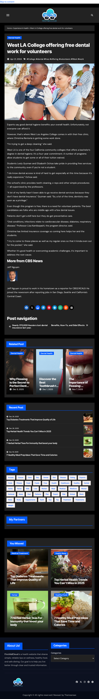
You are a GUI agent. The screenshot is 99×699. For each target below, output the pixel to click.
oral (29, 494)
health (54, 483)
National (11, 494)
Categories (56, 653)
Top (57, 500)
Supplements (30, 500)
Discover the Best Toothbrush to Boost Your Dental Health (48, 385)
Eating (72, 477)
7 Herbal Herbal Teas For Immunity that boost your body (31, 443)
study (19, 500)
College (31, 59)
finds (10, 483)
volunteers (65, 59)
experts (82, 477)
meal (53, 489)
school (72, 494)
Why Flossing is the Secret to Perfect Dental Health (19, 384)
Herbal (86, 483)
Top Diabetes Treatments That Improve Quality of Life (30, 419)
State (10, 500)
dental (40, 59)
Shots (81, 494)
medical (62, 489)
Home (9, 28)
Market (44, 489)
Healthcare (65, 483)
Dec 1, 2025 (48, 389)
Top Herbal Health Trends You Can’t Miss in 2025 (28, 431)
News (21, 494)
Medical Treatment (20, 553)
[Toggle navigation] (8, 15)
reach (55, 494)
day (37, 477)
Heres (19, 489)
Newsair (57, 695)
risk (63, 494)
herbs (10, 489)
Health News (60, 553)
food (28, 483)
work (81, 59)
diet (54, 477)
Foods (37, 483)
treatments (80, 500)
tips (50, 500)
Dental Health (14, 38)
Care (30, 477)
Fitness (19, 483)
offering (54, 59)
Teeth (42, 500)
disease (63, 477)
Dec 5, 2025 (18, 389)
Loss (35, 489)
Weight (10, 505)
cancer (20, 477)
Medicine (73, 489)
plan (47, 494)
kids (27, 489)
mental (83, 489)
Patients (38, 494)
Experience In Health (20, 28)
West (74, 59)
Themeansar (70, 695)
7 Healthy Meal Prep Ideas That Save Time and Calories (31, 455)
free (47, 59)
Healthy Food (61, 595)
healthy (77, 483)
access (11, 477)
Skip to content (7, 1)
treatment (67, 500)
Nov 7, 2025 (77, 389)
